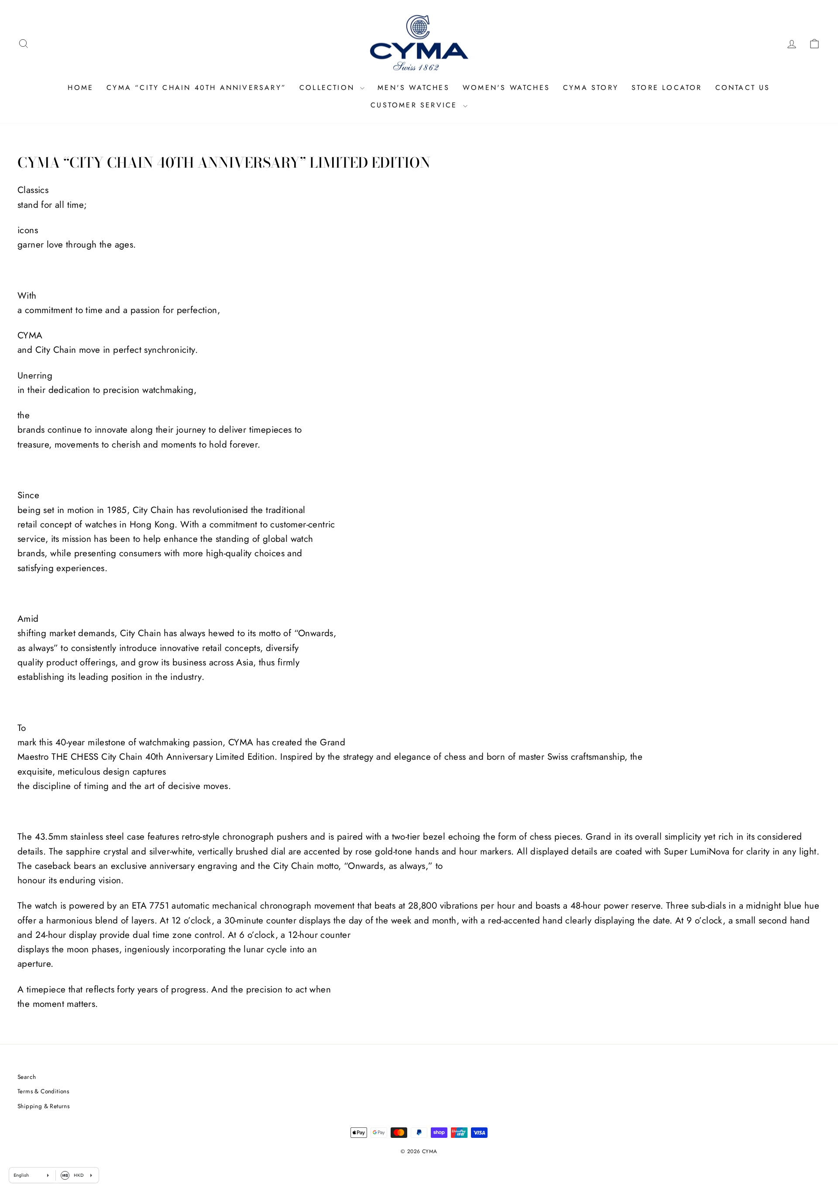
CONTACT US (742, 88)
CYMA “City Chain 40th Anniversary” (196, 88)
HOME (80, 88)
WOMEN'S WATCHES (506, 88)
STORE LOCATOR (667, 88)
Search (26, 1076)
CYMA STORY (590, 88)
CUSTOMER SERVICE (415, 105)
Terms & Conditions (43, 1091)
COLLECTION (328, 88)
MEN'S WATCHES (414, 88)
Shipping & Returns (43, 1106)
